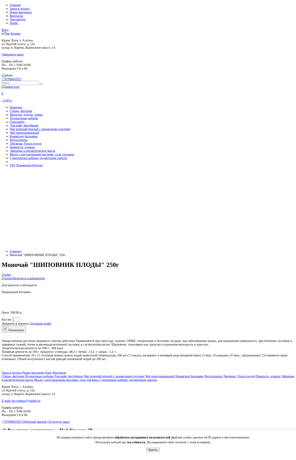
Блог (48, 372)
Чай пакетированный (24, 132)
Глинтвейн (17, 121)
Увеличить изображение (28, 278)
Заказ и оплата (20, 8)
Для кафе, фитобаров (24, 125)
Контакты (16, 15)
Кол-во (6, 319)
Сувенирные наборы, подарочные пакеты (38, 158)
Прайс (14, 23)
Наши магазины (21, 12)
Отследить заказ (58, 421)
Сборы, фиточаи (21, 111)
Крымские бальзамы (24, 136)
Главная (15, 5)
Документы (18, 19)
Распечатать (16, 330)
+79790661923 (11, 79)
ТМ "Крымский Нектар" (26, 165)
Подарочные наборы (24, 118)
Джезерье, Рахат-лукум (25, 143)
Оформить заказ (13, 54)
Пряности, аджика (22, 147)
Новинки (16, 107)
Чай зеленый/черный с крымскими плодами (40, 129)
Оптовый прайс (41, 323)
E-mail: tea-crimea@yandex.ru (21, 400)
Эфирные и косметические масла (32, 150)
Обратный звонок (34, 421)
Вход (5, 30)
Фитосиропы (19, 140)
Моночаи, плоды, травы (26, 114)
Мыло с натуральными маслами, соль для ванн (42, 154)
